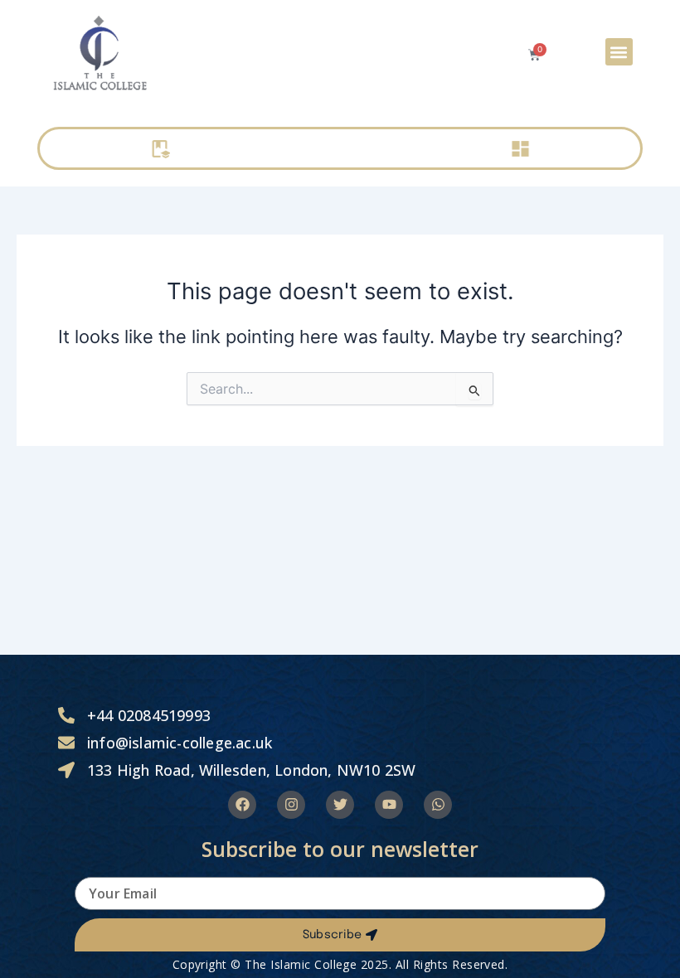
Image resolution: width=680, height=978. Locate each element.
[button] (619, 51)
